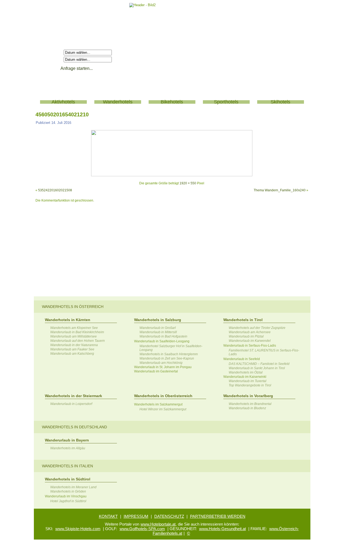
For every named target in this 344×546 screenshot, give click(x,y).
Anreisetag (53, 52)
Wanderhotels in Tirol (243, 320)
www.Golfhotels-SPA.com (142, 528)
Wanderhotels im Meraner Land (73, 487)
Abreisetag (53, 59)
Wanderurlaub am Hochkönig (160, 363)
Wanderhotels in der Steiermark (73, 396)
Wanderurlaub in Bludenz (247, 408)
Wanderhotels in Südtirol (67, 479)
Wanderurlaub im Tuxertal (247, 381)
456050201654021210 (62, 114)
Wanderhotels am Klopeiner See (74, 328)
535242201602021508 (55, 190)
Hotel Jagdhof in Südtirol (68, 501)
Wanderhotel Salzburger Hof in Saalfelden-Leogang (170, 348)
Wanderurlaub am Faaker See (72, 349)
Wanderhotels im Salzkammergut (158, 404)
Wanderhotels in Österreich (72, 306)
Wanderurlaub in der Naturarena (74, 345)
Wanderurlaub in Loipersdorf (71, 404)
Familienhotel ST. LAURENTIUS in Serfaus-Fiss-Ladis (264, 352)
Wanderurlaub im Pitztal (246, 336)
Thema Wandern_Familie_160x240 (280, 190)
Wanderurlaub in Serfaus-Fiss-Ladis (249, 345)
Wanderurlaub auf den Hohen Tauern (77, 341)
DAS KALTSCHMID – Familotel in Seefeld (259, 364)
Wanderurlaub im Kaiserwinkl (244, 377)
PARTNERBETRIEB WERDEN (217, 516)
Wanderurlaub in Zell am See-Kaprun (166, 358)
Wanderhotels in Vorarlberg (248, 396)
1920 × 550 (188, 183)
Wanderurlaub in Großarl (157, 328)
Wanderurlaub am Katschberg (72, 353)
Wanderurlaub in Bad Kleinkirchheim (77, 332)
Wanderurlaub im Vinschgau (66, 496)
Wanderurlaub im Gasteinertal (156, 371)
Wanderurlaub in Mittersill (158, 332)
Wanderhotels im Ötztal (246, 372)
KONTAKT (108, 516)
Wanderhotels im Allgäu (67, 448)
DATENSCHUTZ (169, 516)
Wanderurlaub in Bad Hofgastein (163, 336)
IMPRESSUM (136, 516)
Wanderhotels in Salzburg (157, 320)
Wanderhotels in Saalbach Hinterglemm (168, 354)
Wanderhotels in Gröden (68, 491)
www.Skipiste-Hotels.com (78, 528)
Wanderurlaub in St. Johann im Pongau (163, 367)
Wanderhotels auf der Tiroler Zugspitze (257, 328)
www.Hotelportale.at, (159, 524)
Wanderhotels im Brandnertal (250, 404)
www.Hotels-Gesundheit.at (222, 528)
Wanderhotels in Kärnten (67, 320)
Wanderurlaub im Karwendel (250, 341)
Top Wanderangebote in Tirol (250, 385)
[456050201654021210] (171, 175)
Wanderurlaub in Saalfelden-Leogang (161, 341)
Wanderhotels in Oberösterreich (163, 396)
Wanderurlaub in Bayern (67, 440)
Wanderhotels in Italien (67, 466)
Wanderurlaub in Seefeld (241, 359)
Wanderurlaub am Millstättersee (73, 336)
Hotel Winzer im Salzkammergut (162, 409)
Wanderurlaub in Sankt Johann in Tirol (257, 368)
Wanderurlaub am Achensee (250, 332)
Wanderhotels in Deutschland (74, 427)
